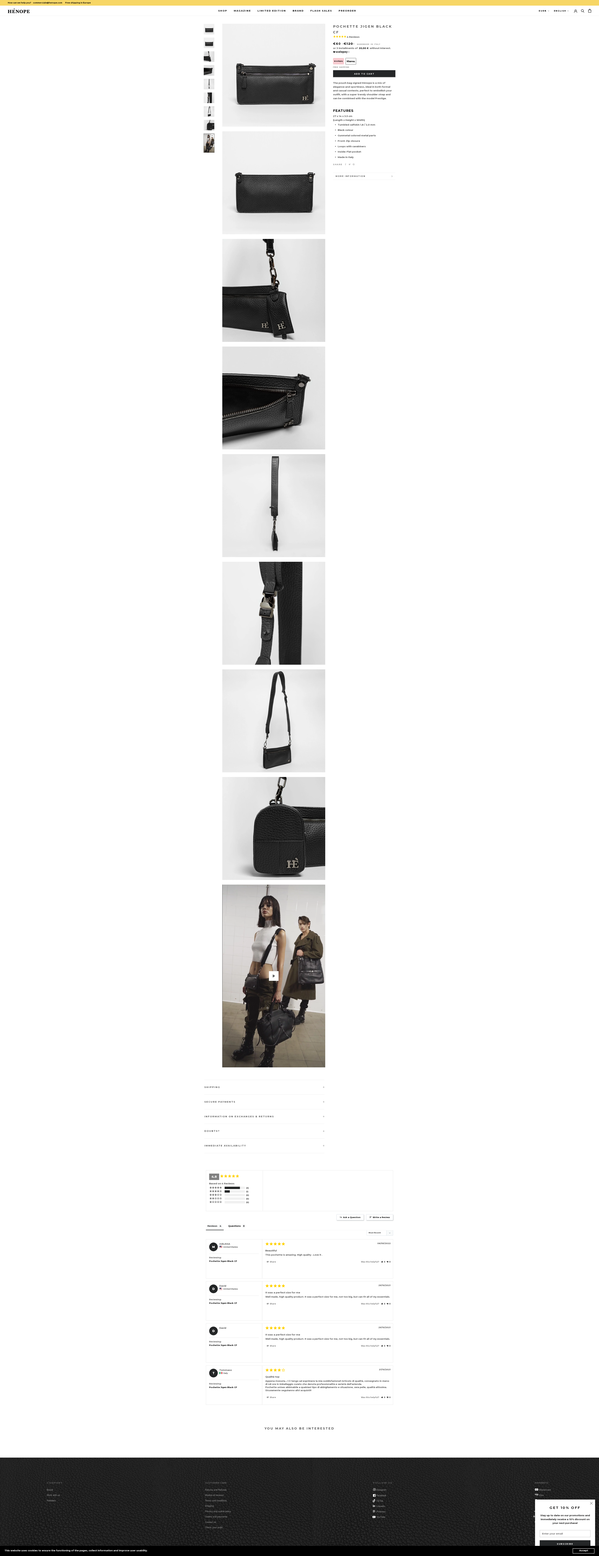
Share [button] (272, 1262)
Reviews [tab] (212, 1226)
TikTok (379, 1500)
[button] (383, 1262)
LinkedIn (380, 1506)
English (560, 11)
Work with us (53, 1495)
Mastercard (545, 1489)
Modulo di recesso (214, 1495)
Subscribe (565, 1544)
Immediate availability (225, 1145)
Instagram (381, 1489)
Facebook (381, 1495)
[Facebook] (345, 164)
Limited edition (272, 10)
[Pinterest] (354, 164)
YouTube (380, 1516)
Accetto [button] (583, 1551)
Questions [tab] (234, 1226)
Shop (222, 10)
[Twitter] (350, 164)
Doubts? (212, 1130)
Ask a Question (351, 1217)
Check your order (214, 1527)
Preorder (347, 10)
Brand (298, 10)
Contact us (210, 1522)
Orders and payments (216, 1516)
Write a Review (381, 1217)
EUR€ (543, 11)
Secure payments (220, 1101)
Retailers (51, 1500)
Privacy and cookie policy (218, 1511)
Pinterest (380, 1511)
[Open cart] (589, 10)
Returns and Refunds (216, 1489)
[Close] (591, 1503)
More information (350, 176)
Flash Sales (321, 10)
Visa (541, 1495)
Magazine (242, 10)
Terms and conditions (216, 1500)
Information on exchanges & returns (239, 1116)
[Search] (582, 10)
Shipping (212, 1087)
